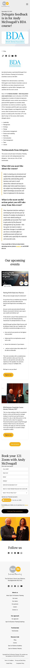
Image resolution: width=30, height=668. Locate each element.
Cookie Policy (9, 663)
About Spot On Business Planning (15, 595)
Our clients (15, 601)
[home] (5, 4)
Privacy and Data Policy (20, 660)
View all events (15, 444)
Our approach (15, 619)
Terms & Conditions (9, 660)
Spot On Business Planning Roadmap (15, 621)
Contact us (15, 609)
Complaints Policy (20, 663)
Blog (15, 640)
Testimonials (15, 631)
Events (15, 643)
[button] (26, 4)
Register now (8, 375)
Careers (15, 607)
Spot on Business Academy (15, 645)
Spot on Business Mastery (15, 648)
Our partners (15, 604)
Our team (15, 598)
